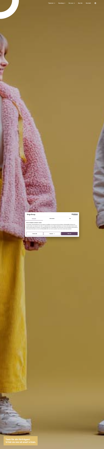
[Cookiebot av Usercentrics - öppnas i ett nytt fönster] (72, 214)
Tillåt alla (69, 233)
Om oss (71, 3)
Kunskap (61, 3)
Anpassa (51, 233)
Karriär (80, 3)
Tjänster (51, 3)
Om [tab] (70, 218)
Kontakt (88, 3)
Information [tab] (52, 218)
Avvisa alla (34, 233)
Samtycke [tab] (34, 218)
